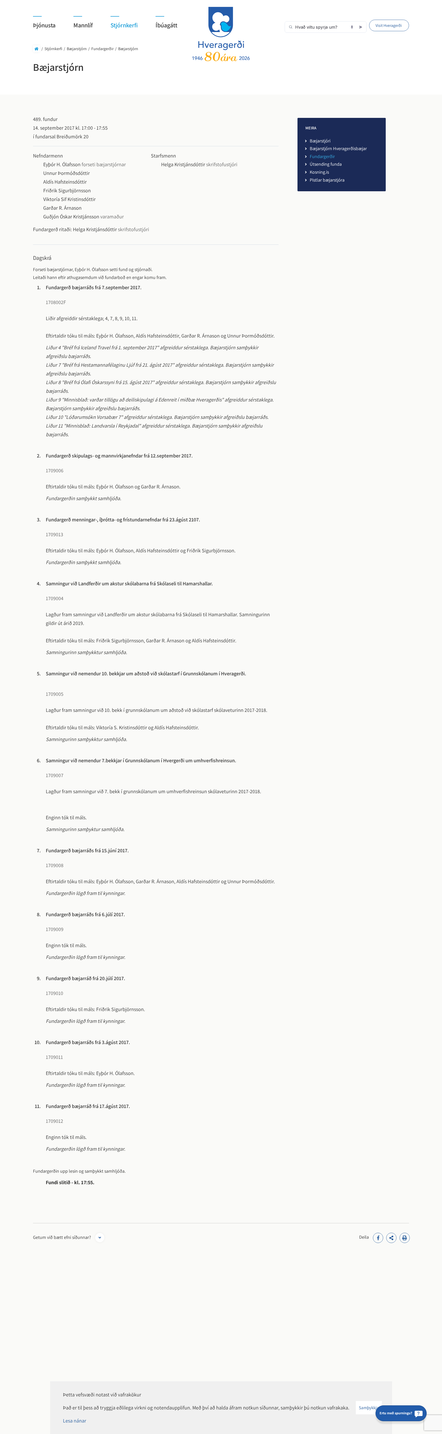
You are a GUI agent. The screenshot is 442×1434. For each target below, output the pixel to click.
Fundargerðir (102, 48)
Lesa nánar (74, 1420)
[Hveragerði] (221, 34)
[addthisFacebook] (378, 1238)
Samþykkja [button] (369, 1407)
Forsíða (36, 48)
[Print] (405, 1238)
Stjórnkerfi (53, 48)
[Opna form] (99, 1237)
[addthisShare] (391, 1238)
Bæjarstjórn (77, 48)
